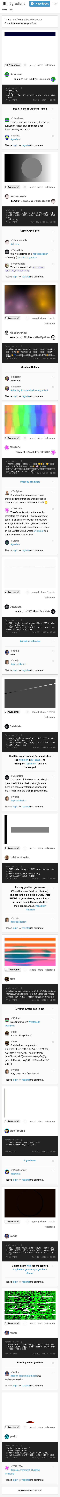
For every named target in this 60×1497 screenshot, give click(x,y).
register (26, 145)
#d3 (29, 1265)
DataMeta (16, 606)
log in (15, 145)
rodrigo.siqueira (19, 857)
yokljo (13, 1436)
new (4, 9)
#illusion (14, 244)
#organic (15, 1470)
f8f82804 (15, 447)
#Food (33, 23)
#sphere (17, 1269)
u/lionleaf (39, 530)
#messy (24, 481)
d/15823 (35, 759)
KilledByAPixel (18, 332)
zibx (12, 978)
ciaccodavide (18, 196)
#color (30, 1273)
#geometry (29, 1269)
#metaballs (34, 1022)
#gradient (17, 4)
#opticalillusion (40, 253)
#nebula (33, 390)
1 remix (51, 318)
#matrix (33, 1375)
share (40, 65)
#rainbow (35, 481)
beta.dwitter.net (34, 19)
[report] (25, 65)
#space (25, 390)
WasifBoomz (17, 1130)
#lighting (35, 1470)
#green (14, 1375)
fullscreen (50, 65)
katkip (13, 1235)
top (11, 9)
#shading (15, 390)
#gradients (30, 1160)
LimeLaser (16, 74)
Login (55, 3)
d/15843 (22, 257)
